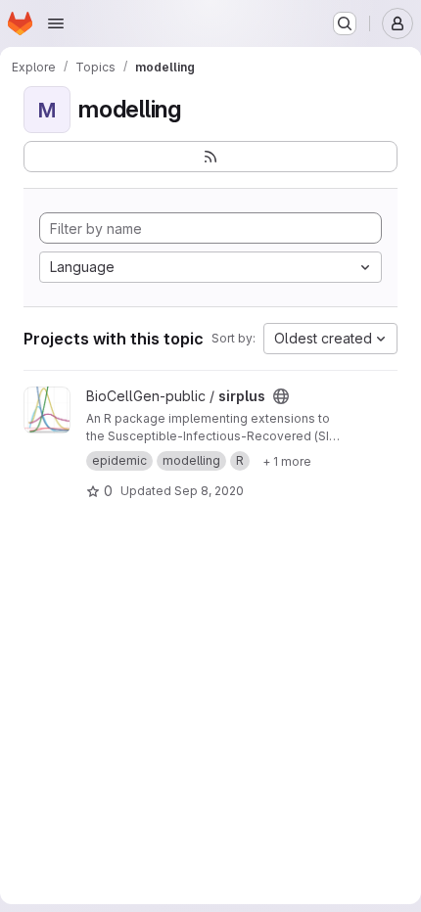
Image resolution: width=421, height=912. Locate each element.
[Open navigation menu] (55, 23)
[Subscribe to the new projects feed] (210, 156)
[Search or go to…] (344, 23)
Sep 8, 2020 (209, 490)
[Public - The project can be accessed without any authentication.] (281, 396)
